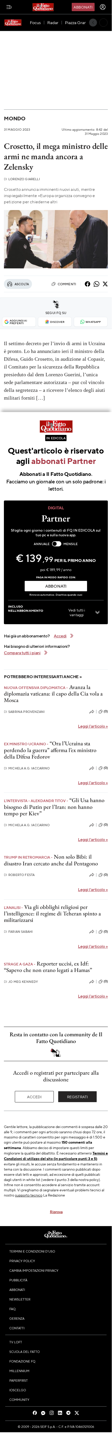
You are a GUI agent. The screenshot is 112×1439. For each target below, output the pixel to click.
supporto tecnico (28, 1195)
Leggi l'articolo (93, 726)
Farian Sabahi (18, 932)
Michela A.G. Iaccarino (27, 768)
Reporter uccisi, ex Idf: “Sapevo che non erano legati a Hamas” (48, 967)
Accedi (34, 1096)
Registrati (77, 1096)
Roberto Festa (19, 875)
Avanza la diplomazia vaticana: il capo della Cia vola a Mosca (53, 693)
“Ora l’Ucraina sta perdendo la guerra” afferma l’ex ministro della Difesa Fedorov (50, 750)
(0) (106, 711)
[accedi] (103, 7)
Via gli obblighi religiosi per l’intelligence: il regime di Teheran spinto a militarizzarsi (52, 913)
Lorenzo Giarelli (22, 179)
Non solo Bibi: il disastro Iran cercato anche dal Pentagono (51, 860)
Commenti (67, 284)
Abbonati (83, 7)
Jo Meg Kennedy (21, 982)
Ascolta (22, 284)
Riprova (56, 1211)
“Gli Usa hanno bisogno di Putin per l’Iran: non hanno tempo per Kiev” (54, 806)
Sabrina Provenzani (24, 712)
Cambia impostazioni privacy (33, 1270)
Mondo (14, 118)
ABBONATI (56, 586)
